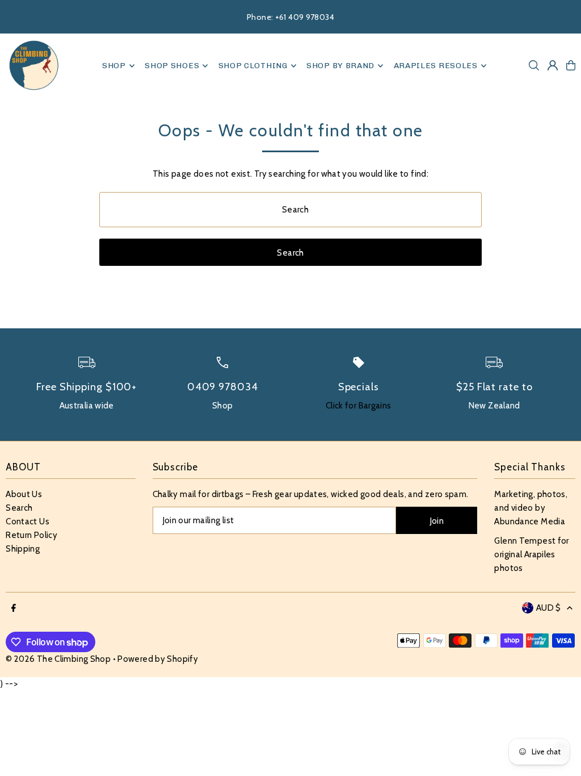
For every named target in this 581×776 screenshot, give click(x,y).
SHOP (114, 65)
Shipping (23, 549)
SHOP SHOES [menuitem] (172, 65)
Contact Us (27, 521)
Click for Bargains (358, 405)
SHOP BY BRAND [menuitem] (340, 65)
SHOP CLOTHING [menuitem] (253, 65)
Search (19, 508)
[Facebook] (13, 609)
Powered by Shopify (157, 659)
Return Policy (31, 535)
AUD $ (548, 608)
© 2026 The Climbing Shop (58, 659)
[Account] (553, 65)
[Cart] (570, 65)
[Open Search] (534, 65)
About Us (24, 494)
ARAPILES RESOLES (436, 65)
